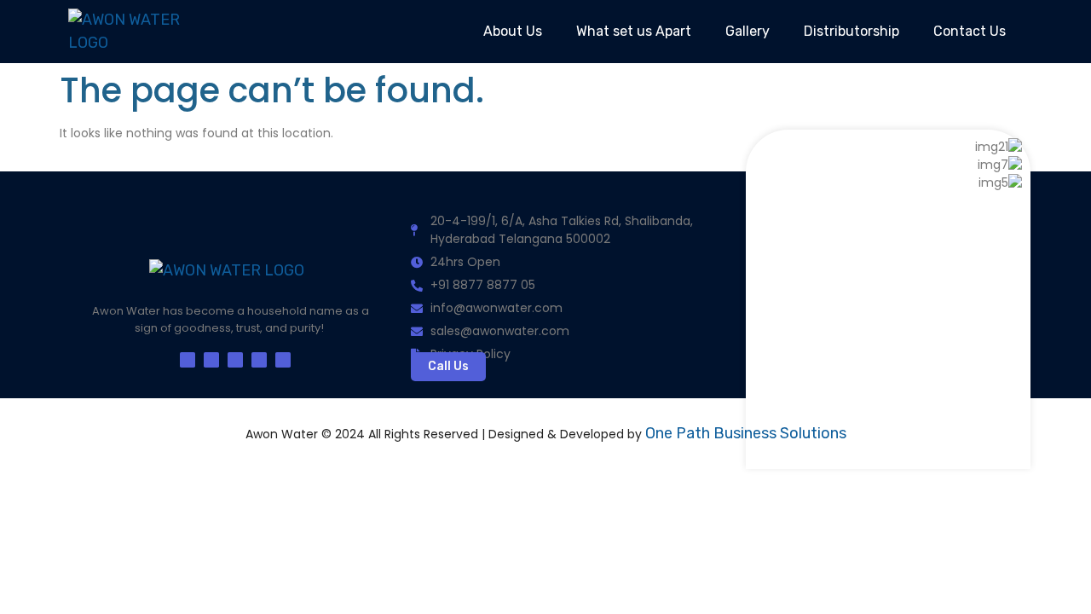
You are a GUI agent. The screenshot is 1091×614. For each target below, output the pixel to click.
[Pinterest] (259, 360)
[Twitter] (211, 360)
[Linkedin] (283, 360)
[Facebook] (187, 360)
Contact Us (969, 31)
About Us (512, 31)
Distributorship (851, 31)
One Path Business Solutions (745, 433)
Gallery (747, 31)
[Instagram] (235, 360)
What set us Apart (633, 31)
